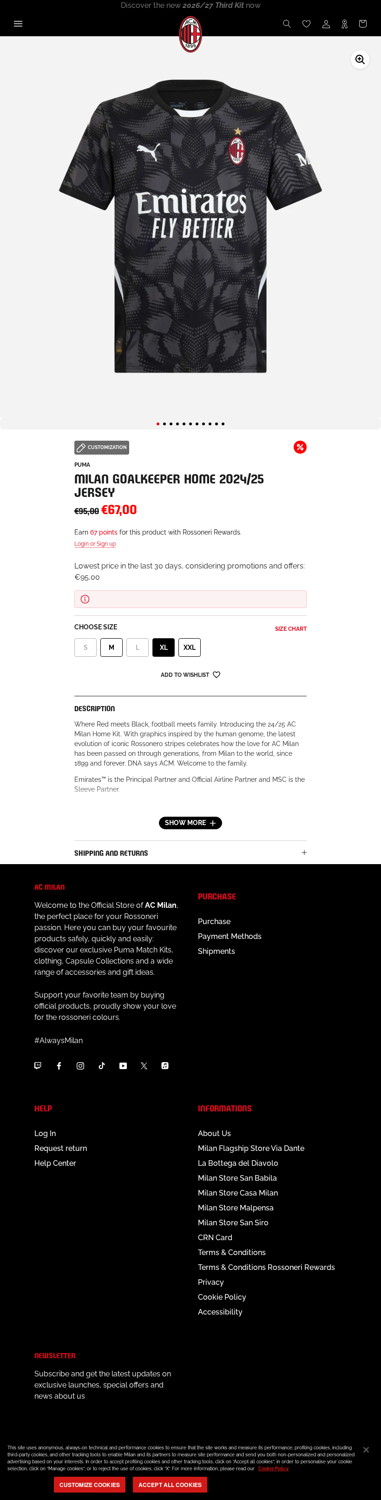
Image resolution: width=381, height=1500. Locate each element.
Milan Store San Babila (237, 1178)
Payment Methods (230, 936)
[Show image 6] (190, 424)
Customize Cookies (89, 1484)
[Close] (366, 1450)
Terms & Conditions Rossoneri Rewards (266, 1267)
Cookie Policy (222, 1297)
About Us (214, 1133)
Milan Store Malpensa (236, 1207)
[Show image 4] (177, 424)
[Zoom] (360, 59)
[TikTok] (101, 1065)
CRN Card (215, 1237)
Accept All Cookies (170, 1484)
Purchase (214, 921)
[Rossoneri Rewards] (345, 24)
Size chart (291, 629)
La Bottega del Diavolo (238, 1163)
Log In (45, 1133)
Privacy (211, 1282)
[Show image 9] (210, 424)
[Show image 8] (203, 424)
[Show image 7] (197, 424)
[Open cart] (363, 24)
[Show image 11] (223, 424)
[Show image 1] (158, 424)
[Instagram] (80, 1065)
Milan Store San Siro (233, 1222)
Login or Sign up (95, 544)
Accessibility (220, 1312)
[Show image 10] (216, 424)
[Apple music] (165, 1065)
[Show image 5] (184, 424)
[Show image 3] (171, 424)
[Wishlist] (306, 24)
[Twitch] (37, 1065)
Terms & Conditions (232, 1252)
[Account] (326, 23)
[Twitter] (144, 1065)
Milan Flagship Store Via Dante (251, 1148)
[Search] (287, 23)
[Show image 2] (164, 424)
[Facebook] (59, 1065)
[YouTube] (123, 1065)
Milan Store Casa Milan (238, 1193)
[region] (190, 1467)
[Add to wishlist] (216, 674)
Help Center (55, 1163)
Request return (60, 1148)
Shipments (216, 951)
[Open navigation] (18, 24)
